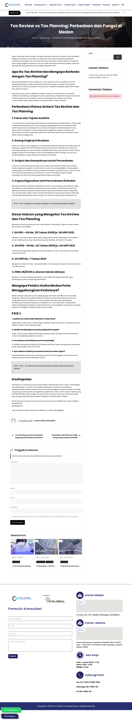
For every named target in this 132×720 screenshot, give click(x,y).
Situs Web (13, 507)
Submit (13, 656)
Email (12, 498)
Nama (13, 488)
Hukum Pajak (83, 5)
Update (115, 5)
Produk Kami (69, 5)
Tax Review (16, 562)
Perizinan (106, 5)
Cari (91, 53)
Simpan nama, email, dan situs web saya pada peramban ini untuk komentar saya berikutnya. (45, 517)
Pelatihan (97, 5)
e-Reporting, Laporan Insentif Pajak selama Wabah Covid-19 (103, 76)
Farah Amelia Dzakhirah (45, 421)
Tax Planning (41, 562)
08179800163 (59, 410)
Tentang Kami (40, 5)
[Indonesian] (123, 5)
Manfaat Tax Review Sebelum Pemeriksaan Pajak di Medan (50, 203)
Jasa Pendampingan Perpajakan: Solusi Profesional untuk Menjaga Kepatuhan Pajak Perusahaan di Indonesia (71, 13)
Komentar (14, 462)
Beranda (28, 5)
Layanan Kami (55, 5)
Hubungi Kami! (17, 406)
